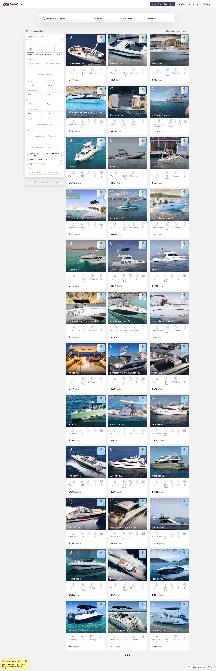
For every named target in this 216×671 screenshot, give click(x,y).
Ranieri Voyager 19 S (120, 630)
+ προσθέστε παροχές (44, 124)
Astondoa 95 (158, 475)
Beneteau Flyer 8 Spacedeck (82, 321)
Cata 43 (72, 166)
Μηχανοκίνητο (30, 54)
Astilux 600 (157, 63)
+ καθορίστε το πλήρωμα (44, 136)
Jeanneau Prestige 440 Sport (124, 527)
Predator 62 (157, 578)
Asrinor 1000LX (117, 269)
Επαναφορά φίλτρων (46, 182)
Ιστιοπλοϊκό (39, 54)
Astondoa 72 (116, 475)
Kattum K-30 (116, 115)
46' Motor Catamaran (162, 115)
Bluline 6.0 (74, 269)
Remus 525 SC (117, 63)
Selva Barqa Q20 (77, 63)
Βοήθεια (182, 4)
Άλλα (58, 54)
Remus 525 (157, 372)
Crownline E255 (117, 218)
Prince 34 (114, 166)
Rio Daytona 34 (76, 578)
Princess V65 (116, 578)
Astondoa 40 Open (78, 527)
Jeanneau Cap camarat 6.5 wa (83, 630)
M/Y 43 (155, 269)
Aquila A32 (74, 372)
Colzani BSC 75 (159, 166)
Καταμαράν (48, 54)
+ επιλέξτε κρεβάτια (44, 74)
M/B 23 (72, 424)
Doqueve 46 (158, 527)
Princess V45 (75, 475)
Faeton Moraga (76, 218)
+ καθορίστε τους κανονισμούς (44, 147)
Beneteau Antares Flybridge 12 (125, 372)
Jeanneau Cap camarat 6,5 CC (167, 630)
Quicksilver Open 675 (162, 218)
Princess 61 (157, 424)
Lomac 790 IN (117, 424)
